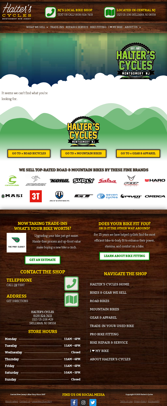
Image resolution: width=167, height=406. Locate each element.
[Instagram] (83, 402)
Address (17, 296)
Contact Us (24, 401)
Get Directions (17, 301)
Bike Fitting (98, 27)
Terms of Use (126, 401)
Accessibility (154, 401)
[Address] (71, 299)
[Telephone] (71, 283)
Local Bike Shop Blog (42, 401)
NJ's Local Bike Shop (75, 10)
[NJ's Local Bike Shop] (50, 12)
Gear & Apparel (103, 317)
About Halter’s (11, 401)
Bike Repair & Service (109, 342)
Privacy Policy (140, 401)
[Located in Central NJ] (109, 12)
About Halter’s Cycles (110, 359)
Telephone (19, 280)
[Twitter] (92, 402)
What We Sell (35, 27)
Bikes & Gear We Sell (108, 292)
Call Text (16, 285)
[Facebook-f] (74, 402)
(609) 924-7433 (42, 316)
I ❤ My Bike (115, 27)
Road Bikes (99, 301)
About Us (131, 27)
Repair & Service (77, 27)
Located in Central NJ (136, 10)
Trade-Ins (57, 27)
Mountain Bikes (104, 309)
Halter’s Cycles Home (109, 284)
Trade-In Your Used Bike (112, 326)
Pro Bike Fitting (104, 334)
